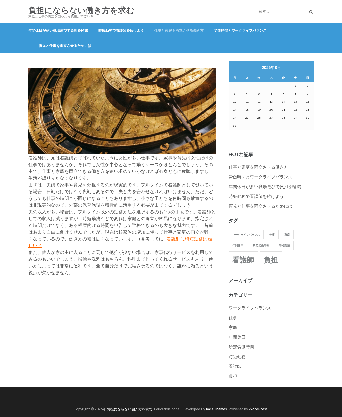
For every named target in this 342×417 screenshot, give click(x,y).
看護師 (243, 259)
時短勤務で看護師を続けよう (121, 30)
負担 (271, 259)
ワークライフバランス (246, 234)
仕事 (272, 234)
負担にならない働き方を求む (81, 10)
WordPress (258, 409)
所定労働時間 (261, 245)
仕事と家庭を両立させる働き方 (179, 30)
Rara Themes (216, 409)
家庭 (287, 234)
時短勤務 (284, 245)
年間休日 (237, 245)
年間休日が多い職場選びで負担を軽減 (58, 30)
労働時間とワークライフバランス (240, 30)
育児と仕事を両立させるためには (65, 45)
